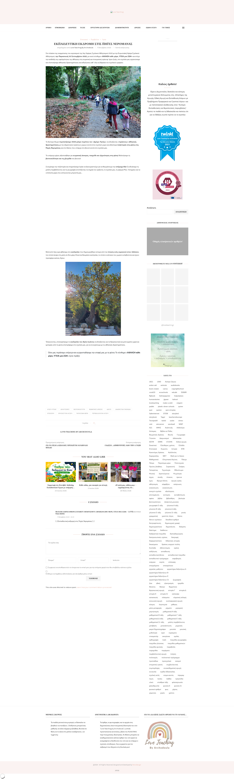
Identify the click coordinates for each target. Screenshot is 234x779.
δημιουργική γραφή (172, 523)
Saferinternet (154, 413)
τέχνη (151, 679)
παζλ (164, 640)
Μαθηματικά (153, 459)
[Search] (187, 27)
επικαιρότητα (168, 566)
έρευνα (179, 477)
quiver (180, 406)
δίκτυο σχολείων (155, 520)
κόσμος (152, 604)
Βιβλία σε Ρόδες (166, 431)
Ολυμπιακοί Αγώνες (169, 459)
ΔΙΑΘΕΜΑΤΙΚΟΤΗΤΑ (122, 28)
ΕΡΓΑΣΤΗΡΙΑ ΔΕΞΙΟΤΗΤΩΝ (100, 28)
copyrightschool (178, 389)
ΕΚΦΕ (160, 442)
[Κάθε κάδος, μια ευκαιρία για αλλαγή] (93, 472)
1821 (151, 382)
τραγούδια (179, 679)
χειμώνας (152, 693)
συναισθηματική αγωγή (172, 668)
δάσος (109, 409)
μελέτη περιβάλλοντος (176, 622)
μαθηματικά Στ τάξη (156, 622)
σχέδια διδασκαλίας (167, 672)
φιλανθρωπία (154, 686)
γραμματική (153, 516)
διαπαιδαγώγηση (176, 534)
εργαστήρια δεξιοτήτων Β (158, 573)
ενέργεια (152, 562)
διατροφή (174, 537)
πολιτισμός (153, 658)
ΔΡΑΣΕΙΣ (137, 28)
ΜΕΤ (164, 456)
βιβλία (160, 498)
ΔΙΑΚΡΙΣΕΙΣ (72, 28)
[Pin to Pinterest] (102, 423)
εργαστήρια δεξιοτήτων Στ (159, 580)
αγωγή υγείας (51, 409)
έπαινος (170, 477)
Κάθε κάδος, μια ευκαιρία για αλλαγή (93, 485)
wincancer (160, 424)
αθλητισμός (65, 409)
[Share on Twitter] (100, 423)
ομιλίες (176, 636)
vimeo (180, 421)
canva (165, 389)
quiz (150, 410)
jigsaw (166, 399)
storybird (175, 413)
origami (179, 403)
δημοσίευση (170, 527)
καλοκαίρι (175, 594)
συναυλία (152, 672)
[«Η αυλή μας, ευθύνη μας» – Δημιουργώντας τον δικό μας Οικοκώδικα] (126, 472)
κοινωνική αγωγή (155, 601)
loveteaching (154, 403)
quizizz (159, 410)
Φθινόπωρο (178, 470)
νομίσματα (173, 633)
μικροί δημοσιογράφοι (157, 629)
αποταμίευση (154, 495)
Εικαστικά (152, 445)
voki (150, 424)
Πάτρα (151, 463)
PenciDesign (136, 765)
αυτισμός (166, 495)
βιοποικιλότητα (79, 409)
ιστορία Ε (152, 594)
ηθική (158, 583)
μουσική (183, 629)
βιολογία (182, 498)
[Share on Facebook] (97, 423)
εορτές (161, 562)
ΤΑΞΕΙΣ (82, 28)
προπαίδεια (153, 661)
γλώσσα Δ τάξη (170, 509)
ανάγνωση (177, 484)
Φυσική (152, 474)
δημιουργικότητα (155, 527)
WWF (181, 424)
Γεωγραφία (181, 435)
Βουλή (170, 435)
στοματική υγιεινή (155, 665)
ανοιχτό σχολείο (155, 491)
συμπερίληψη (154, 668)
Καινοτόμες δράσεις (156, 452)
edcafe (174, 392)
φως (166, 689)
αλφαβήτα (166, 484)
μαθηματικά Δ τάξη (156, 619)
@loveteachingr (167, 325)
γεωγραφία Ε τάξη (156, 505)
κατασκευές (153, 597)
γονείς (183, 513)
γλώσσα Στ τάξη (171, 513)
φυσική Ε (166, 686)
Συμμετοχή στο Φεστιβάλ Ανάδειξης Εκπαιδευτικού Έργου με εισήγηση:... (61, 486)
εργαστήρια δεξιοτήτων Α (176, 569)
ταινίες (159, 679)
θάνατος (152, 587)
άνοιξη (160, 477)
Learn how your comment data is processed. (94, 587)
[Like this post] (95, 423)
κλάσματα (165, 597)
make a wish (168, 403)
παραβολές (171, 647)
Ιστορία (174, 449)
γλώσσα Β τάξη (155, 509)
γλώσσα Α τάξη (172, 505)
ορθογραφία (153, 640)
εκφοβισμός (176, 558)
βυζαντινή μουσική (172, 502)
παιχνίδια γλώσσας (156, 643)
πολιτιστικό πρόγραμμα (171, 658)
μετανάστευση (166, 626)
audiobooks (175, 385)
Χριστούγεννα (164, 474)
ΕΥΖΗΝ (169, 442)
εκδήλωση (153, 551)
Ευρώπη (164, 449)
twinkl (164, 421)
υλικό (151, 682)
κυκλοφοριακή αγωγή (174, 601)
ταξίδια (168, 679)
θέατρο (162, 587)
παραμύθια (153, 650)
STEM (165, 413)
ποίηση (173, 654)
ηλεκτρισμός (169, 583)
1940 (159, 382)
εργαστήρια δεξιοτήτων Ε (158, 576)
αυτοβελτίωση (179, 495)
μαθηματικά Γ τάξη (174, 615)
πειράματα (166, 650)
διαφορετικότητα (155, 541)
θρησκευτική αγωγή (65, 413)
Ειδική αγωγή (181, 442)
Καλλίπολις (172, 452)
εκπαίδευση (165, 551)
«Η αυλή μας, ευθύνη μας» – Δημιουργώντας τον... (125, 486)
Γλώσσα (152, 438)
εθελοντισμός (165, 548)
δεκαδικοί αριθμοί (172, 520)
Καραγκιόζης (154, 456)
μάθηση (174, 604)
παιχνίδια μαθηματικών (176, 643)
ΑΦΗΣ (158, 428)
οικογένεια (166, 636)
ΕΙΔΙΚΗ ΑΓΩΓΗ (151, 28)
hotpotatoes (178, 396)
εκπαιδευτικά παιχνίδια (176, 555)
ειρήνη (176, 548)
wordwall (171, 424)
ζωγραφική (177, 580)
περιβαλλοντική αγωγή (100, 413)
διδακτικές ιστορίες (173, 541)
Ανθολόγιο (181, 428)
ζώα (150, 583)
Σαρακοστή (170, 467)
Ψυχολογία (177, 474)
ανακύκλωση (167, 488)
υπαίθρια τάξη (162, 682)
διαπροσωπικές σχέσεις (158, 537)
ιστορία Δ (182, 590)
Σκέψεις (182, 467)
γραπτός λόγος (167, 516)
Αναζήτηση (151, 208)
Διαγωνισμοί (164, 438)
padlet (151, 406)
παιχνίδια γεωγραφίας (178, 640)
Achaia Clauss (170, 382)
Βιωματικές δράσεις (96, 409)
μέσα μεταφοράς (155, 608)
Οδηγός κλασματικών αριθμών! (167, 241)
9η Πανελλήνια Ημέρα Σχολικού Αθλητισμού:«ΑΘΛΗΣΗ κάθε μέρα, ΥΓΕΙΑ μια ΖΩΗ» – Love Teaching (94, 513)
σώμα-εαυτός (168, 675)
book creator (154, 389)
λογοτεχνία (163, 604)
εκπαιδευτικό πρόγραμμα (158, 558)
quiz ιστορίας (171, 410)
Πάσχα (184, 459)
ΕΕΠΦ (151, 442)
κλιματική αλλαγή (179, 597)
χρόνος (171, 693)
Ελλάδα (181, 445)
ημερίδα (181, 583)
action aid (153, 385)
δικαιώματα (153, 544)
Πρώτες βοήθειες (155, 467)
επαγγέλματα (154, 566)
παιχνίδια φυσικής (156, 647)
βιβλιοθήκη (170, 498)
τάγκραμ (181, 675)
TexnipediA (153, 421)
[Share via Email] (104, 423)
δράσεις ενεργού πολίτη (171, 544)
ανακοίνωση (153, 488)
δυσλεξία (152, 548)
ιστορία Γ (171, 590)
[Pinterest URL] (153, 277)
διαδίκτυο (163, 530)
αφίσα (151, 498)
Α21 (150, 428)
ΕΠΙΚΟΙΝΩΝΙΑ (60, 28)
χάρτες (174, 689)
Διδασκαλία (177, 438)
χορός (162, 693)
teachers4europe (175, 417)
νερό (163, 633)
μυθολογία (153, 633)
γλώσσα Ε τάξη (155, 513)
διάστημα (152, 530)
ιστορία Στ (164, 594)
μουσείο (173, 629)
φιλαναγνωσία (177, 682)
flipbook (152, 396)
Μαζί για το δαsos (177, 456)
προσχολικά (166, 661)
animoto (164, 385)
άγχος (151, 477)
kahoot (175, 399)
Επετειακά (153, 449)
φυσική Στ (178, 686)
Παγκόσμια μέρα (82, 413)
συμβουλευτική (172, 665)
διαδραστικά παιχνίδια (123, 409)
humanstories (154, 399)
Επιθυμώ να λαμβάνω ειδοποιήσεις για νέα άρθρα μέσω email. (69, 574)
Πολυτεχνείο (179, 463)
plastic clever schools (166, 406)
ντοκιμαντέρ (153, 636)
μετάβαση (153, 626)
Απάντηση (137, 512)
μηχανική (179, 626)
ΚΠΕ (183, 449)
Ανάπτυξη (169, 428)
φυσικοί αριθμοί (155, 689)
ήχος (151, 481)
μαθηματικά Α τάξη (170, 612)
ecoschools (163, 392)
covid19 (152, 392)
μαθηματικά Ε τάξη (174, 619)
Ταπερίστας (153, 470)
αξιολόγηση (169, 491)
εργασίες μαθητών (156, 569)
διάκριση (182, 527)
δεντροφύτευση (155, 523)
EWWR (184, 392)
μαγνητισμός (154, 612)
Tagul (163, 417)
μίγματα (169, 608)
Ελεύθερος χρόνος (168, 445)
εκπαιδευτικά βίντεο (156, 555)
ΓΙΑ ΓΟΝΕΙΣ (166, 28)
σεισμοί (178, 661)
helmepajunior (164, 396)
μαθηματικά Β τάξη (156, 615)
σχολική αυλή (154, 675)
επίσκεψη (50, 413)
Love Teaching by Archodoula (81, 48)
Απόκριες (152, 431)
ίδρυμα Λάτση (162, 481)
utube (172, 421)
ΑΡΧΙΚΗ (48, 28)
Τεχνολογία (166, 470)
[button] (93, 102)
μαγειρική (179, 608)
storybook (153, 417)
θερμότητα (173, 587)
